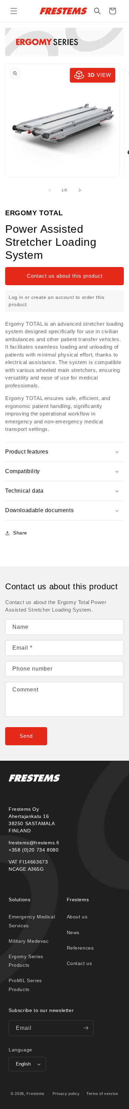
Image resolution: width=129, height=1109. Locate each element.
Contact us (79, 963)
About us (77, 916)
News (73, 932)
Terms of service (102, 1094)
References (80, 948)
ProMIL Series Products (25, 985)
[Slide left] (49, 190)
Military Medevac (29, 941)
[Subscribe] (85, 1028)
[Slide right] (79, 190)
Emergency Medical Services (32, 921)
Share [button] (20, 532)
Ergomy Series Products (26, 961)
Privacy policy (66, 1094)
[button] (13, 11)
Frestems (35, 1093)
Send (26, 736)
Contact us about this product (65, 276)
